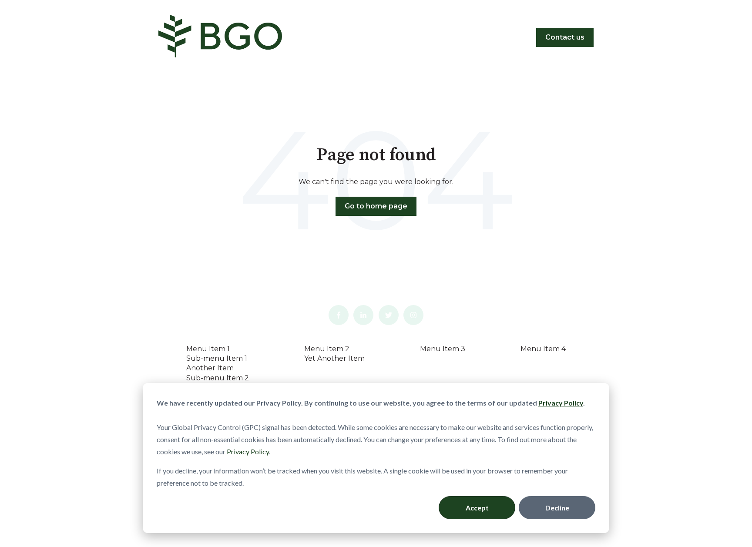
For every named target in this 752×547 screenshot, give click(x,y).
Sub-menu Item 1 (216, 358)
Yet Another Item (334, 358)
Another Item (210, 368)
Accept (477, 507)
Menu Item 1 (208, 349)
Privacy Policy (248, 451)
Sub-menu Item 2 (217, 378)
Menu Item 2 (326, 349)
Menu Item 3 (442, 349)
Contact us (564, 37)
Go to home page (376, 206)
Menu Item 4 (543, 349)
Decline (557, 507)
